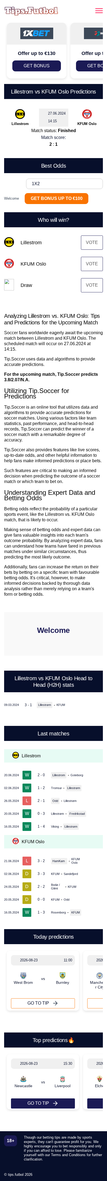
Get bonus (37, 65)
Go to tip (38, 1003)
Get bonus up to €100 (57, 198)
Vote (92, 242)
